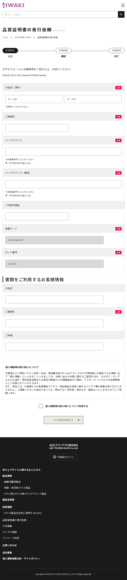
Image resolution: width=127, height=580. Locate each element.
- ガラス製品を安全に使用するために (22, 513)
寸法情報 (7, 526)
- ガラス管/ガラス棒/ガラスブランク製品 (24, 493)
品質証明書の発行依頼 (14, 520)
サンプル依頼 (9, 532)
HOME (5, 37)
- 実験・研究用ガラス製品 (16, 487)
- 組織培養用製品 (11, 481)
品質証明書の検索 (23, 37)
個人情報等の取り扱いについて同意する (66, 406)
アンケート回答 (10, 538)
